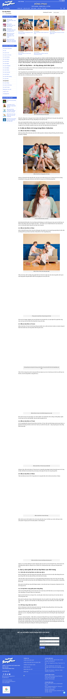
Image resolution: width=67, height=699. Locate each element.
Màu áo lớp (27, 8)
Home (3, 13)
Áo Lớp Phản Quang (7, 76)
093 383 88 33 (52, 661)
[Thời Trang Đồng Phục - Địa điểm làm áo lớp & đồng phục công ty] (8, 3)
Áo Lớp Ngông (6, 67)
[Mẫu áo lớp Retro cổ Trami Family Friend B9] (25, 44)
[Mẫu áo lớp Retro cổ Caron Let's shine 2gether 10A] (57, 23)
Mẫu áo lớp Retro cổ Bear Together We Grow (41, 33)
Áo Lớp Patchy (6, 74)
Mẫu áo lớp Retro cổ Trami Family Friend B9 (24, 54)
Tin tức (44, 8)
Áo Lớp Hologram (6, 65)
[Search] (61, 8)
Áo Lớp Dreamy (6, 57)
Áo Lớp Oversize (6, 72)
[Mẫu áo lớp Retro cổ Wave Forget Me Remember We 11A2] (41, 44)
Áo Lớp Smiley (6, 82)
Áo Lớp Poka (5, 78)
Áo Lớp (4, 50)
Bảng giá (20, 8)
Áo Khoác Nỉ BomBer (7, 48)
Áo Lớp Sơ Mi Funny (7, 85)
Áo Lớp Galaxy (6, 59)
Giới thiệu (33, 8)
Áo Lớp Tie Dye (6, 87)
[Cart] (64, 8)
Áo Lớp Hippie (6, 63)
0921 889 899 (51, 689)
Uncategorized (6, 93)
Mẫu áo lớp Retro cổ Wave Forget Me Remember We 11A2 (41, 54)
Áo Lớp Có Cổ (6, 52)
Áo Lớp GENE (6, 61)
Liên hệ (39, 8)
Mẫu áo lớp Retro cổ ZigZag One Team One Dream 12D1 (25, 33)
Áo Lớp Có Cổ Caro (7, 54)
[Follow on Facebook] (3, 674)
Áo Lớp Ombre (6, 70)
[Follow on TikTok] (7, 674)
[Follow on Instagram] (5, 674)
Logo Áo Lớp (5, 91)
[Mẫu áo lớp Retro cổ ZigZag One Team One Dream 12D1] (25, 23)
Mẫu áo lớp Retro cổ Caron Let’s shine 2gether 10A (57, 33)
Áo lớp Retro (6, 80)
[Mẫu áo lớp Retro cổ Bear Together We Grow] (41, 23)
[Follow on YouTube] (9, 674)
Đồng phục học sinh (7, 89)
